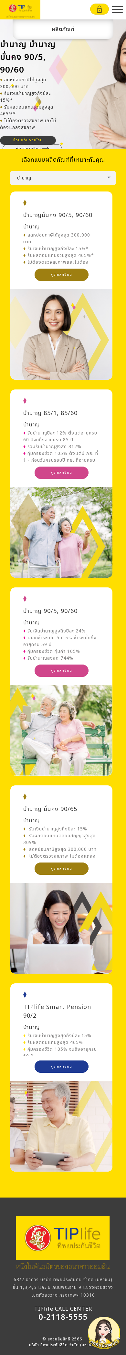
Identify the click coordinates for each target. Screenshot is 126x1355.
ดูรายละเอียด (61, 274)
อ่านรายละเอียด (28, 148)
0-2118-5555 (63, 1317)
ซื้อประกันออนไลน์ (28, 140)
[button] (117, 9)
